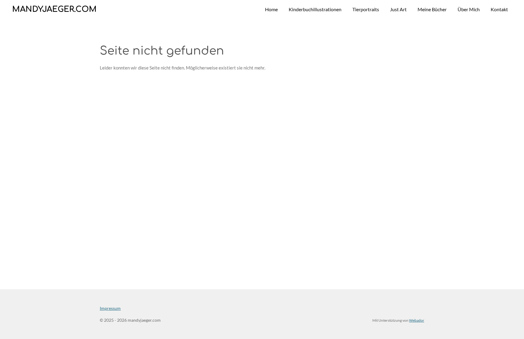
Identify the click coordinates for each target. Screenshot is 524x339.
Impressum (110, 308)
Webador (416, 320)
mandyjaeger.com (54, 9)
